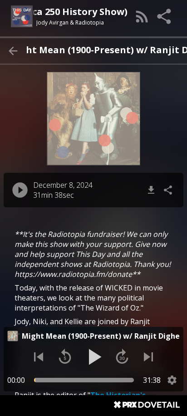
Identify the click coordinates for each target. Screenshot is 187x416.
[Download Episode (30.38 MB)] (151, 190)
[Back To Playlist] (13, 51)
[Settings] (172, 380)
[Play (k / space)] (93, 357)
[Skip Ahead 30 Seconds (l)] (122, 357)
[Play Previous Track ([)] (38, 357)
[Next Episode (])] (148, 357)
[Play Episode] (20, 190)
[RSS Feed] (142, 16)
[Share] (164, 16)
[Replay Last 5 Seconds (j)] (65, 357)
